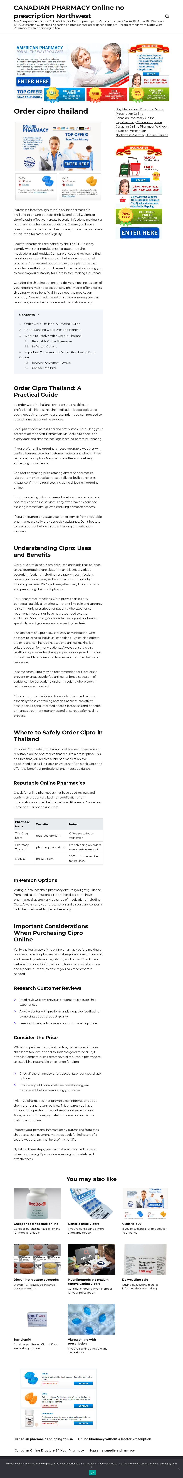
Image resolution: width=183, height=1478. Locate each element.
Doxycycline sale (135, 1279)
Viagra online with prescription (82, 1341)
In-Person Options (44, 346)
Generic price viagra (83, 1223)
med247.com (44, 858)
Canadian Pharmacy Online (135, 118)
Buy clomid (22, 1339)
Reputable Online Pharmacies (52, 341)
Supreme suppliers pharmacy (112, 1450)
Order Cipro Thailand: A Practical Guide (52, 324)
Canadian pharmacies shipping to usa (44, 1439)
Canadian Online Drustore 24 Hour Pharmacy (49, 1450)
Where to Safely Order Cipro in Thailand (53, 336)
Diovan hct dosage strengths (36, 1279)
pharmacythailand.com (51, 847)
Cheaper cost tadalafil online (36, 1223)
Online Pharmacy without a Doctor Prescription (114, 1439)
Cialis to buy (131, 1223)
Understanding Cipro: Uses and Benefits (52, 330)
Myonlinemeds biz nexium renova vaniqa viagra (88, 1281)
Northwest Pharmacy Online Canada (142, 135)
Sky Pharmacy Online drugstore (139, 122)
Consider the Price (44, 368)
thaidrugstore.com (48, 835)
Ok (92, 1472)
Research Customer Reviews (51, 362)
